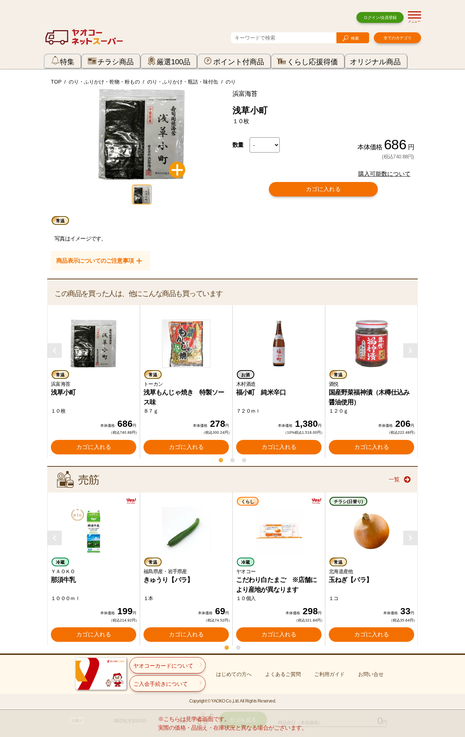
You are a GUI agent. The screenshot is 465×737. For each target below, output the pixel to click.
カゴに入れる (323, 189)
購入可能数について (384, 174)
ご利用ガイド (329, 674)
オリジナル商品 (375, 62)
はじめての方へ (234, 674)
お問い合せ (371, 674)
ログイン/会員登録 (380, 17)
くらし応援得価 (312, 62)
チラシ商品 (115, 62)
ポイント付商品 (238, 62)
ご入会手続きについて (160, 684)
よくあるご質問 (283, 674)
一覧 (394, 479)
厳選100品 (173, 62)
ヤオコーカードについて (163, 666)
